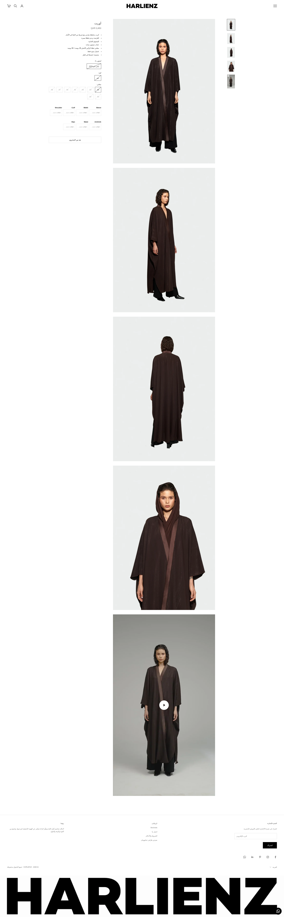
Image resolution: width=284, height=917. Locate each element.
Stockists (153, 827)
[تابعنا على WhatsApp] (244, 857)
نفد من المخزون (75, 140)
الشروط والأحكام (151, 836)
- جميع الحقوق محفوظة (15, 867)
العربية (275, 867)
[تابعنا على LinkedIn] (252, 857)
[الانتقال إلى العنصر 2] (231, 38)
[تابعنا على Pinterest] (260, 857)
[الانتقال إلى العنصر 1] (231, 24)
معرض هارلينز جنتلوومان (149, 840)
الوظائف (154, 823)
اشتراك (270, 845)
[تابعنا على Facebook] (275, 857)
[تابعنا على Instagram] (267, 857)
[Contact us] (278, 911)
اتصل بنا (154, 832)
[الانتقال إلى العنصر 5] (231, 81)
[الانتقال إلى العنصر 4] (231, 66)
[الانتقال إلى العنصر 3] (231, 52)
